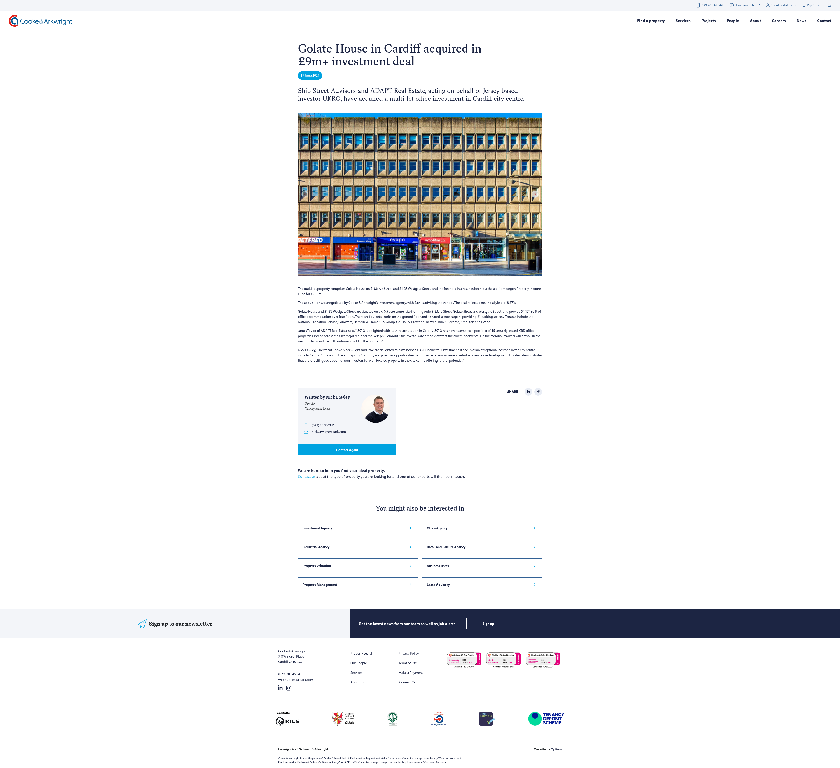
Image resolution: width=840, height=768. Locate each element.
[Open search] (829, 5)
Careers (779, 20)
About (755, 20)
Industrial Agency (316, 547)
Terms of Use (408, 663)
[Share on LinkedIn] (528, 391)
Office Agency (437, 528)
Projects (709, 20)
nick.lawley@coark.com (329, 432)
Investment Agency (317, 528)
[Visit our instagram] (289, 687)
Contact (824, 20)
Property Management (320, 584)
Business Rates (438, 566)
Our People (358, 663)
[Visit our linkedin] (280, 687)
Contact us (306, 476)
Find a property (651, 20)
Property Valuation (317, 566)
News (801, 20)
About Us (357, 682)
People (733, 20)
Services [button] (683, 20)
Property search (361, 653)
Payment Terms (410, 682)
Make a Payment (411, 673)
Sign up (488, 623)
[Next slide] (535, 194)
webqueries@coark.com (295, 680)
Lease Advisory (438, 584)
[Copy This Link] (538, 391)
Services (356, 673)
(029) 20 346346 (323, 425)
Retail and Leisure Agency (446, 547)
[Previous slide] (304, 194)
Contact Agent (347, 450)
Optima (556, 749)
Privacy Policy (409, 653)
